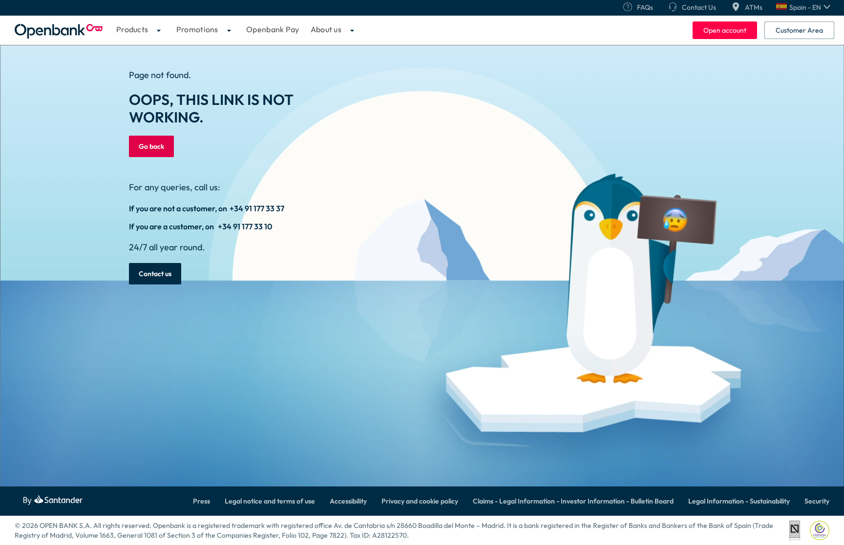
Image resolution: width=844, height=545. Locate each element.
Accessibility (348, 501)
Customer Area (799, 30)
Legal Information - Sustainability (739, 501)
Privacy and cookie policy (419, 501)
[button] (803, 7)
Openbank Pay (272, 29)
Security (816, 501)
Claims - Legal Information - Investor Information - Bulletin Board (573, 501)
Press (201, 501)
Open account (724, 30)
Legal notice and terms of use (270, 501)
